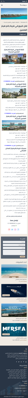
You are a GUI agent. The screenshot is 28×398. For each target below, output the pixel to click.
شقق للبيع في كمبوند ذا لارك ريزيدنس (17, 374)
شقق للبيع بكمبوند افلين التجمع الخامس (17, 372)
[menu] (2, 5)
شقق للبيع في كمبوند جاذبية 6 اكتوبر (17, 376)
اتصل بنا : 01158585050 (9, 81)
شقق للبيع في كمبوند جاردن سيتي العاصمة (16, 370)
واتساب (13, 225)
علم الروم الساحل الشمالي (21, 279)
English (24, 1)
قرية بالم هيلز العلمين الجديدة (12, 50)
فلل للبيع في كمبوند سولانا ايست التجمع (17, 378)
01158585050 (22, 386)
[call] (8, 396)
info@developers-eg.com (20, 388)
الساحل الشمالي (6, 275)
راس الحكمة (5, 315)
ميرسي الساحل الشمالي (21, 338)
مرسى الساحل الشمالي (21, 299)
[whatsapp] (5, 396)
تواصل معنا (18, 397)
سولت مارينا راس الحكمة (21, 318)
